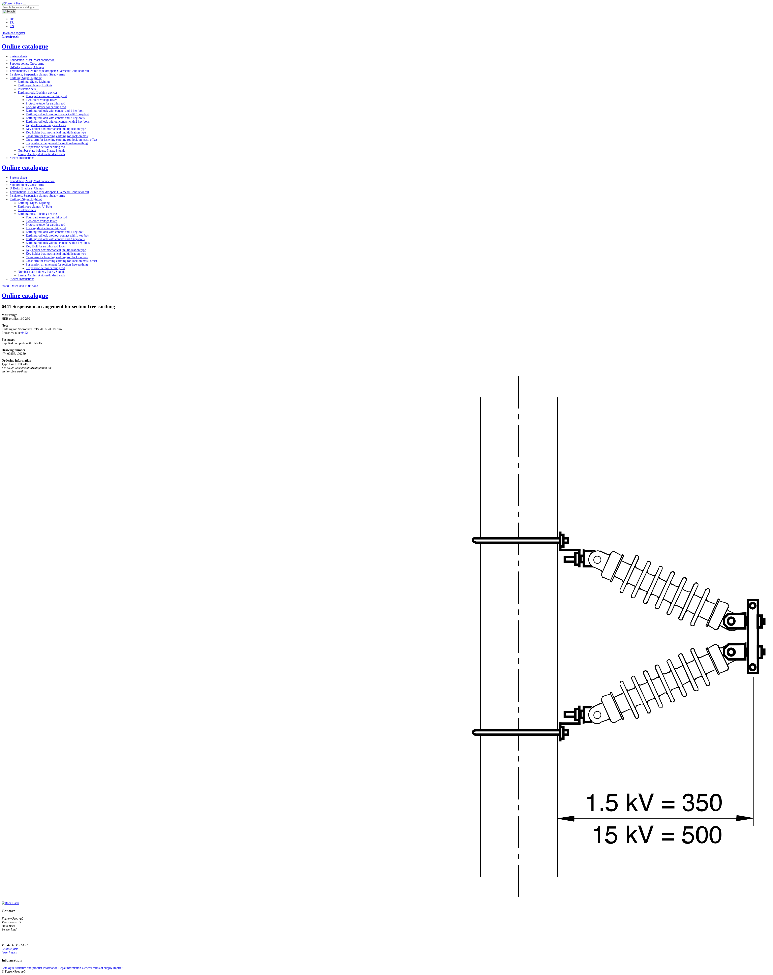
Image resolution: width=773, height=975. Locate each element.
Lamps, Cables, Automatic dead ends (41, 154)
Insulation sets (27, 89)
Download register (13, 33)
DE (12, 19)
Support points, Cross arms (27, 63)
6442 (35, 285)
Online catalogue (25, 46)
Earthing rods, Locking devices (37, 92)
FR (12, 22)
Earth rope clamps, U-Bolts (35, 85)
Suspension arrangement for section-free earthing (57, 143)
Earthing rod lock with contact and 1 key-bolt (54, 110)
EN (12, 26)
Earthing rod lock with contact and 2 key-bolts (55, 118)
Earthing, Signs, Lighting (26, 78)
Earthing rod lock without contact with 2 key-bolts (58, 121)
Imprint (117, 968)
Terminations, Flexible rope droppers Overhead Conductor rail (49, 70)
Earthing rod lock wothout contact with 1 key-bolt (57, 114)
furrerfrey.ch (9, 952)
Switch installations (22, 157)
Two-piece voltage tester (41, 99)
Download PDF (21, 285)
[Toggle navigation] (24, 4)
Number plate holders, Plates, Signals (41, 150)
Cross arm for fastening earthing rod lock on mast (57, 136)
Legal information (69, 968)
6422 (24, 332)
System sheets (18, 56)
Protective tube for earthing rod (45, 103)
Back (15, 903)
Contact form (10, 948)
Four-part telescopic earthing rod (46, 96)
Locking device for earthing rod (46, 107)
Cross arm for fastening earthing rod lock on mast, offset (61, 139)
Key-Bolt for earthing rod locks (46, 125)
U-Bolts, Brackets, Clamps (27, 67)
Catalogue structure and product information (30, 968)
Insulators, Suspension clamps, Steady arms (37, 74)
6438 (6, 285)
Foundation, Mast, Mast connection (32, 60)
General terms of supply (97, 968)
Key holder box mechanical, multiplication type (56, 128)
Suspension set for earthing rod (45, 147)
